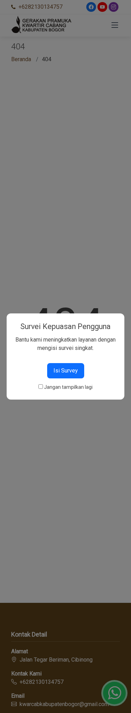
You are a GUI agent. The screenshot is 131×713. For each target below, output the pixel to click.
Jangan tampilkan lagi (68, 387)
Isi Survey (65, 370)
